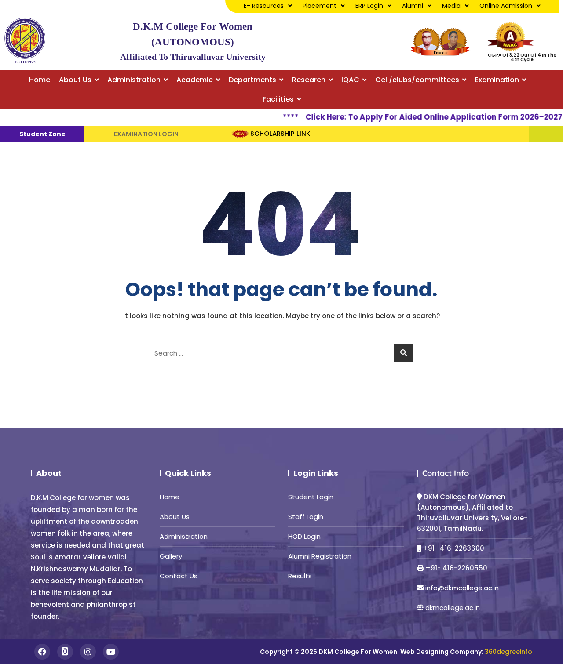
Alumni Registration (319, 556)
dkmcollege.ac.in (452, 607)
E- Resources (264, 5)
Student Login (310, 496)
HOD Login (304, 536)
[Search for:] (281, 353)
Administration (184, 536)
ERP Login (369, 5)
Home (169, 496)
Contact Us (178, 576)
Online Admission (505, 5)
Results (300, 576)
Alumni (412, 5)
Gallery (171, 556)
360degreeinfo (508, 651)
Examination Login (146, 134)
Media (451, 5)
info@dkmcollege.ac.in (462, 587)
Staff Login (305, 516)
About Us (175, 516)
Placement (319, 5)
